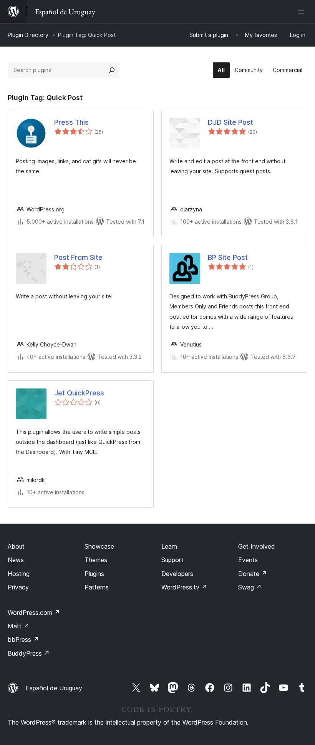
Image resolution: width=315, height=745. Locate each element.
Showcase (99, 546)
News (16, 560)
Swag (250, 587)
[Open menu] (302, 11)
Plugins (94, 574)
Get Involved (256, 546)
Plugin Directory (28, 35)
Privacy (18, 587)
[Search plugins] (111, 70)
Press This (71, 122)
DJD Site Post (230, 122)
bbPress (23, 639)
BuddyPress (29, 653)
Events (248, 560)
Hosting (19, 574)
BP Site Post (228, 257)
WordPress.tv (184, 587)
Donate (252, 574)
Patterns (97, 587)
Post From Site (78, 257)
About (16, 546)
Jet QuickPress (79, 393)
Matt (18, 626)
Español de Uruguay (54, 688)
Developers (177, 574)
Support (172, 560)
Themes (96, 560)
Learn (169, 546)
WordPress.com (34, 612)
